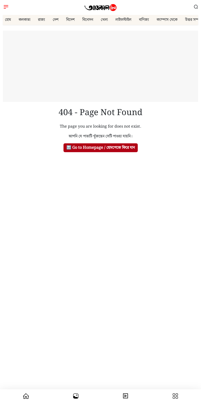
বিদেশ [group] (70, 20)
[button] (196, 7)
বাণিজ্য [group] (144, 20)
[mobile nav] (26, 396)
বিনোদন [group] (87, 20)
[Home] (100, 7)
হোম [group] (8, 20)
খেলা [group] (104, 20)
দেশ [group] (56, 20)
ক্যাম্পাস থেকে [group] (167, 20)
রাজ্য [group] (41, 20)
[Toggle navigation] (6, 7)
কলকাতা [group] (24, 20)
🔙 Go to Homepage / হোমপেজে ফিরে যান (100, 148)
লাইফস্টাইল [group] (123, 20)
